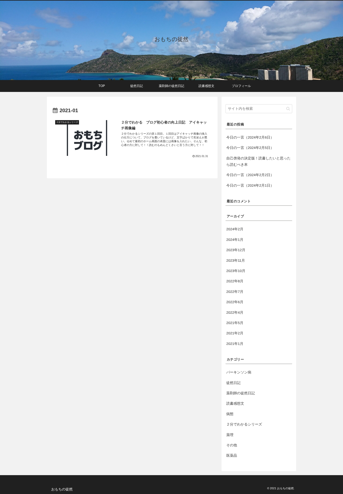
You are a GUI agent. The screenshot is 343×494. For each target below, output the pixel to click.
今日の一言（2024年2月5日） (250, 148)
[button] (288, 108)
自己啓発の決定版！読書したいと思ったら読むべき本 (258, 161)
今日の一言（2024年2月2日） (250, 175)
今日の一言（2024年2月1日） (250, 185)
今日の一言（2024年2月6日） (250, 137)
